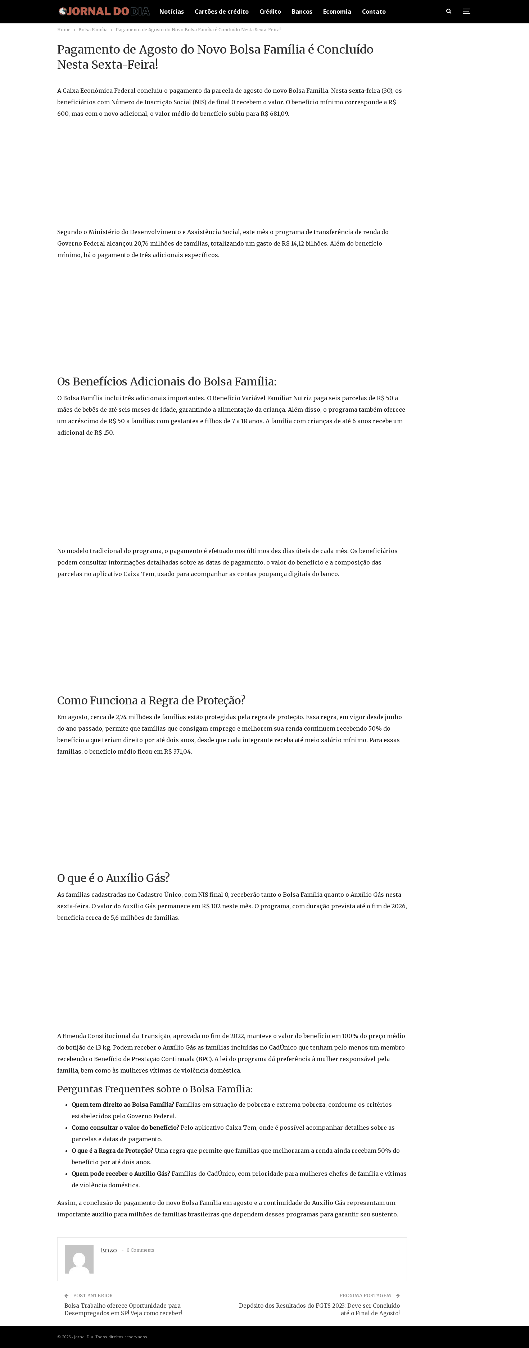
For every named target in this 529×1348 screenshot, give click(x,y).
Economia (337, 11)
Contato (374, 11)
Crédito (270, 11)
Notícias (171, 11)
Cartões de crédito (222, 11)
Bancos (302, 11)
